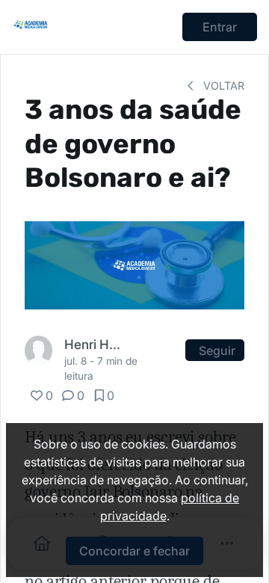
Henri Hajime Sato (96, 344)
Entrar (219, 26)
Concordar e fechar (134, 550)
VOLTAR (222, 85)
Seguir (217, 350)
